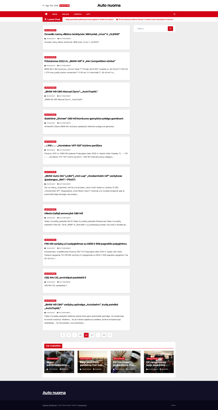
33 (104, 335)
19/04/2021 (51, 65)
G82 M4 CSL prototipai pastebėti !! (65, 277)
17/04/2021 (51, 123)
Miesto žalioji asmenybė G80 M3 (63, 213)
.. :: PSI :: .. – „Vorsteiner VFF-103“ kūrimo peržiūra (73, 145)
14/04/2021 (51, 218)
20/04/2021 (51, 38)
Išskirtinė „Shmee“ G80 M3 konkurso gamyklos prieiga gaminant (83, 118)
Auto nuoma (108, 5)
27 (92, 335)
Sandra (65, 369)
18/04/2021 (51, 96)
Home (173, 405)
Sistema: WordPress (50, 405)
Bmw (54, 14)
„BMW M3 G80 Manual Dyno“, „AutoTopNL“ (71, 91)
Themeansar (82, 405)
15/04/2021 (51, 184)
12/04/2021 (51, 282)
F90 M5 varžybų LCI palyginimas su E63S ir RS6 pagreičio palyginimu (85, 243)
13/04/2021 (51, 248)
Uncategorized (50, 30)
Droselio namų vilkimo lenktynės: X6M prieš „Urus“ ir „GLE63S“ (82, 34)
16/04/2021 (51, 150)
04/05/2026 (153, 369)
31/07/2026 (53, 369)
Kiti (88, 14)
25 (80, 335)
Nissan (65, 14)
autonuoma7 (65, 38)
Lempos (78, 14)
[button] (174, 14)
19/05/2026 (86, 369)
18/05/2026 (120, 369)
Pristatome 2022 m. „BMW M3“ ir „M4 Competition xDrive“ (79, 61)
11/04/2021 (51, 312)
